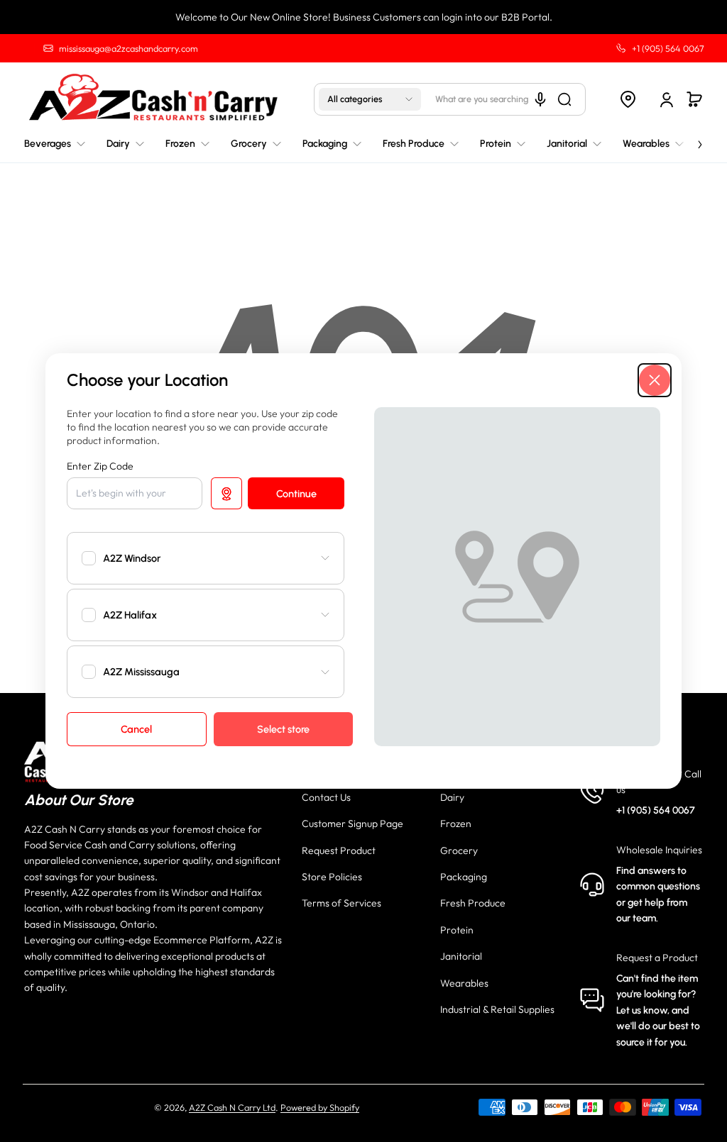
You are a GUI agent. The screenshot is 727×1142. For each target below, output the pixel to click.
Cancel (136, 729)
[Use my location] (226, 493)
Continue (296, 493)
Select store (283, 729)
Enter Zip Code (100, 466)
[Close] (654, 380)
